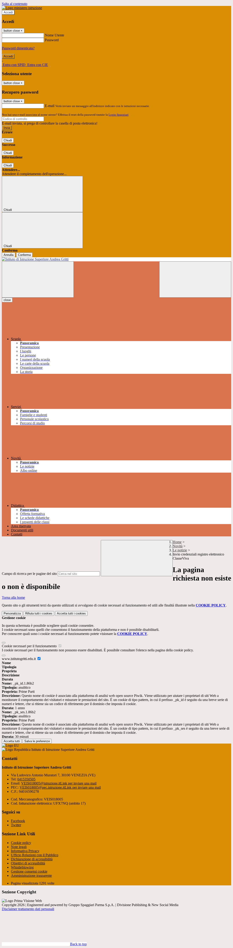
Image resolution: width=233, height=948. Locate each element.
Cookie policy (21, 843)
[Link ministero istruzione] (22, 8)
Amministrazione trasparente (31, 875)
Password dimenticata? (18, 48)
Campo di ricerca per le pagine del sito (29, 574)
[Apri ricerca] (195, 279)
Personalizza (12, 613)
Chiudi (8, 140)
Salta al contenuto (14, 4)
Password (52, 40)
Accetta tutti (71, 613)
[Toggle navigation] (38, 279)
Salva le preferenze (37, 741)
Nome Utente (54, 35)
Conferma (24, 255)
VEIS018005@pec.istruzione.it (60, 787)
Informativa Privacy (25, 851)
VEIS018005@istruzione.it (58, 783)
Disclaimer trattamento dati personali (28, 909)
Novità (177, 546)
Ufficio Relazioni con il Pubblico (34, 855)
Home (177, 542)
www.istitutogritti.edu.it (19, 659)
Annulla (8, 255)
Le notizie (180, 550)
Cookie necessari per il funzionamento (30, 646)
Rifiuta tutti (38, 613)
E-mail (49, 106)
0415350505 (26, 779)
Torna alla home (13, 597)
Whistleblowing (22, 867)
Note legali (19, 847)
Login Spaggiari (119, 114)
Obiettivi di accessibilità (28, 863)
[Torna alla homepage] (116, 259)
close (7, 300)
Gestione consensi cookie (29, 871)
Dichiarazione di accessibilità (32, 859)
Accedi (8, 12)
